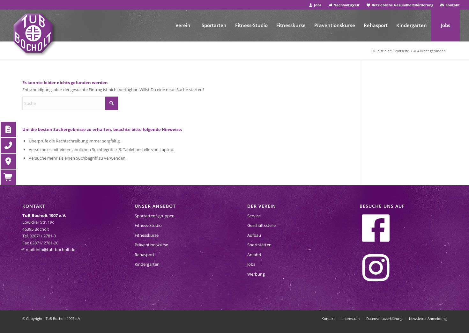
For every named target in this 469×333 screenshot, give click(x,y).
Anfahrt (254, 254)
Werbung (256, 274)
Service (254, 216)
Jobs (317, 5)
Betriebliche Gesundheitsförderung (402, 5)
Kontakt (452, 5)
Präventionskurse (151, 245)
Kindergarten (147, 264)
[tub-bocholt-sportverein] (33, 33)
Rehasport (144, 254)
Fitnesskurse (147, 235)
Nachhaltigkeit (346, 5)
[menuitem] (315, 5)
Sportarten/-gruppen (155, 216)
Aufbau (254, 235)
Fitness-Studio (148, 225)
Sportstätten (259, 245)
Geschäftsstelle (261, 225)
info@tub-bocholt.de (55, 249)
